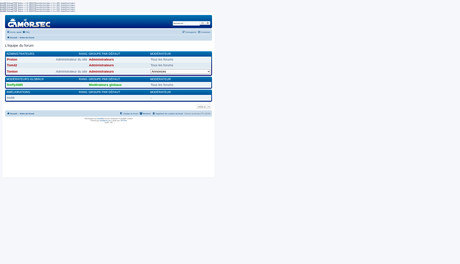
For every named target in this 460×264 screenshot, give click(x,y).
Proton (12, 59)
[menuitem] (26, 32)
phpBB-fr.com (105, 120)
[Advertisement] (108, 149)
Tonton (12, 71)
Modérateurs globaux (25, 79)
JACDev (123, 120)
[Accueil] (29, 21)
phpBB (100, 119)
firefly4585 (15, 85)
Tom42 (12, 65)
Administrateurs (20, 53)
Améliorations (18, 92)
